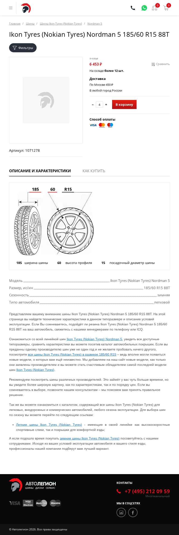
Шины (30, 24)
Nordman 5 (94, 24)
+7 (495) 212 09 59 (147, 491)
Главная (15, 24)
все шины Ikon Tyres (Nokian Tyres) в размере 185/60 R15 (72, 354)
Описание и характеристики (40, 170)
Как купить (94, 170)
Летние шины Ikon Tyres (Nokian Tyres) (49, 424)
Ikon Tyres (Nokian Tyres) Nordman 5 (94, 339)
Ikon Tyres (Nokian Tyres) (35, 370)
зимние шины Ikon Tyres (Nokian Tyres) (90, 438)
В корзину (124, 104)
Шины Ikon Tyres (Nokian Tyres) (61, 24)
